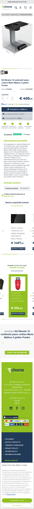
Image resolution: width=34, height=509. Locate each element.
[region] (17, 486)
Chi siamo (8, 439)
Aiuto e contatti (11, 442)
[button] (2, 72)
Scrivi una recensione (17, 352)
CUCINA (7, 14)
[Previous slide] (3, 343)
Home (2, 14)
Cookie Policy (10, 451)
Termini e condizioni (13, 445)
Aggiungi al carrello (18, 248)
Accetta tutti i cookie (17, 500)
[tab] (9, 68)
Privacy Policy (10, 448)
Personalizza (17, 505)
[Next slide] (30, 45)
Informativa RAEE (12, 454)
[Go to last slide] (3, 45)
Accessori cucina (15, 14)
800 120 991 (9, 196)
